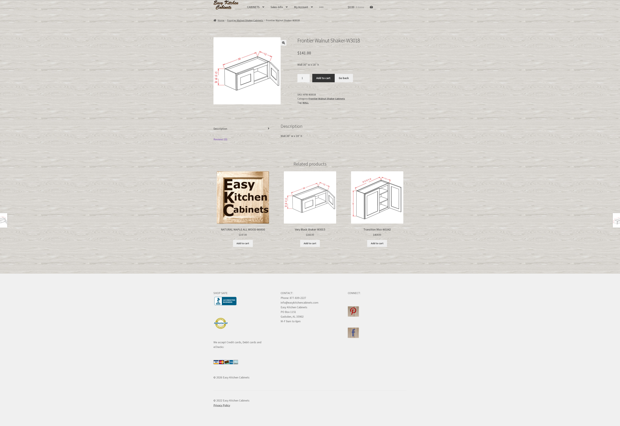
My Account (301, 7)
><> (321, 7)
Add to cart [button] (243, 243)
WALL (306, 102)
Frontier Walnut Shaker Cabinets (245, 20)
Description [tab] (220, 128)
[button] (283, 43)
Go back (344, 78)
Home (221, 20)
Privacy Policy (221, 405)
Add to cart (323, 78)
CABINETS (253, 7)
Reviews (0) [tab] (220, 139)
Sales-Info (277, 7)
